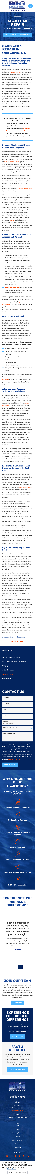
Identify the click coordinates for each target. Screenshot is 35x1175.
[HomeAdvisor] (20, 1156)
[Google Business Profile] (7, 1156)
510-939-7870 (17, 1097)
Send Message (10, 765)
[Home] (17, 6)
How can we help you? (9, 733)
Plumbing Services (17, 1133)
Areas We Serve (17, 1140)
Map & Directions (17, 1110)
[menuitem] (17, 657)
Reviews (17, 1144)
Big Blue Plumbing (15, 72)
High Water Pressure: (12, 287)
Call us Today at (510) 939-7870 (17, 35)
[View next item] (20, 967)
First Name (6, 697)
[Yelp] (11, 1156)
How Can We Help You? (17, 1070)
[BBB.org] (24, 1156)
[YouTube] (28, 1156)
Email (4, 715)
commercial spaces (25, 487)
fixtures (12, 220)
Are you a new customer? (10, 727)
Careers (17, 1136)
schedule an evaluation (25, 188)
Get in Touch (17, 1037)
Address (5, 721)
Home (17, 1125)
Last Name (6, 703)
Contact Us (17, 1147)
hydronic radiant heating (12, 162)
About (18, 1129)
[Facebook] (15, 1156)
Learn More (17, 1003)
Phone (5, 709)
